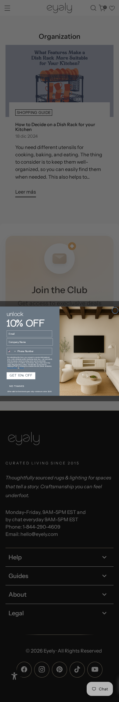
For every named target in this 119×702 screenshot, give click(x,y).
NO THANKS (16, 386)
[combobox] (11, 351)
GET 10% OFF (20, 375)
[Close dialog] (115, 310)
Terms (22, 368)
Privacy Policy (12, 368)
